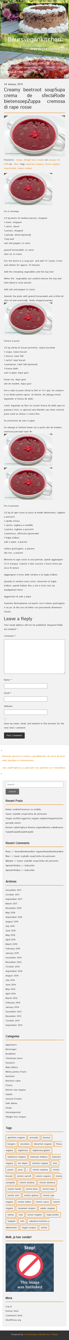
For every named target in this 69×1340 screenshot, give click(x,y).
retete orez (13, 1195)
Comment (10, 636)
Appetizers (11, 1044)
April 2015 (11, 939)
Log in (9, 1306)
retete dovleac (27, 1182)
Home (6, 59)
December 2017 (14, 890)
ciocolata (24, 1144)
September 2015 (14, 917)
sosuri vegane (34, 1214)
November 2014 (14, 962)
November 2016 (13, 908)
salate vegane (47, 1208)
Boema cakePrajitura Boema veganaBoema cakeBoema (34, 827)
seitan (11, 1214)
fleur (16, 164)
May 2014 (10, 989)
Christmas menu (14, 1058)
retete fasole (14, 1189)
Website (8, 706)
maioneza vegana (17, 1156)
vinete (44, 1227)
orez (55, 1163)
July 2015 (10, 926)
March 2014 (11, 998)
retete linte (32, 1189)
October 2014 (13, 966)
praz (20, 1169)
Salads (9, 1094)
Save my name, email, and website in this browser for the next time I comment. (34, 725)
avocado (34, 1137)
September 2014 (14, 971)
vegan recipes (25, 168)
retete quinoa (31, 1195)
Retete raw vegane (16, 1089)
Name (8, 679)
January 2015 (12, 953)
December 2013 (14, 1011)
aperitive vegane (16, 1137)
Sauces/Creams (14, 1098)
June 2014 (11, 984)
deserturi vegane (43, 1144)
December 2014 (14, 957)
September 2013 (14, 1025)
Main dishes (12, 1067)
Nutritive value (13, 1080)
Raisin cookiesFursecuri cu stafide (23, 809)
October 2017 (13, 894)
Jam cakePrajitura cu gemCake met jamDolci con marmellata (33, 767)
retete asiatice (40, 1169)
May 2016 (10, 912)
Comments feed (14, 1315)
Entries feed (12, 1311)
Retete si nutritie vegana (34, 42)
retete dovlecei (47, 1182)
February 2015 (13, 948)
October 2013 (13, 1020)
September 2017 (14, 899)
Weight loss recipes (34, 160)
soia (21, 1214)
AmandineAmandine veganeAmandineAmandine (39, 851)
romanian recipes (26, 1208)
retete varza (42, 1202)
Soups (16, 59)
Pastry (9, 1085)
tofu (22, 1221)
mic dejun (23, 1163)
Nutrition (10, 1076)
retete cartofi (24, 1176)
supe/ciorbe (10, 168)
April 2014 (11, 993)
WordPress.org (13, 1320)
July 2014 (10, 980)
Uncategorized (13, 1112)
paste (10, 1169)
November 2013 (13, 1016)
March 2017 (11, 903)
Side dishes (11, 1103)
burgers (11, 1144)
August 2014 (12, 975)
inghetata (23, 1150)
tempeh (11, 1221)
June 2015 (11, 930)
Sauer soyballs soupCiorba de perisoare (26, 814)
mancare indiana (38, 1156)
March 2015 (11, 944)
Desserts (10, 1062)
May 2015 (10, 935)
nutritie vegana (40, 1163)
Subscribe (29, 865)
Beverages (11, 1049)
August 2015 (12, 921)
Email (7, 693)
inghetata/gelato (41, 1150)
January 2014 (12, 1007)
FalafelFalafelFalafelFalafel (19, 832)
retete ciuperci (43, 1176)
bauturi (46, 1137)
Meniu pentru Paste (16, 1071)
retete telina (24, 1202)
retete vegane (52, 164)
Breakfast (11, 1053)
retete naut (48, 1189)
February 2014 (13, 1002)
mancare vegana (34, 164)
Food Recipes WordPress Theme (41, 1334)
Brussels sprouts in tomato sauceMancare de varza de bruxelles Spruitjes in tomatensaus (34, 758)
